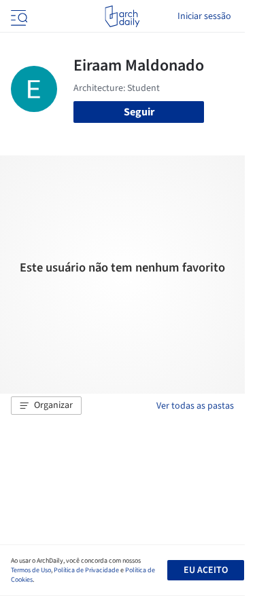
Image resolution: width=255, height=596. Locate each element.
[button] (46, 405)
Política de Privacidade (86, 570)
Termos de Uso (31, 570)
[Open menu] (17, 16)
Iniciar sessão (204, 16)
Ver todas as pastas (195, 406)
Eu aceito (206, 570)
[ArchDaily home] (122, 16)
